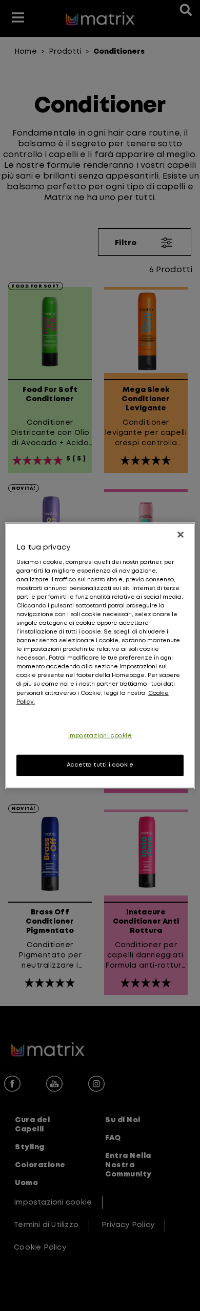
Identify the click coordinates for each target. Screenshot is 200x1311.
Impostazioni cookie (100, 735)
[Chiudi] (180, 534)
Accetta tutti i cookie (100, 764)
